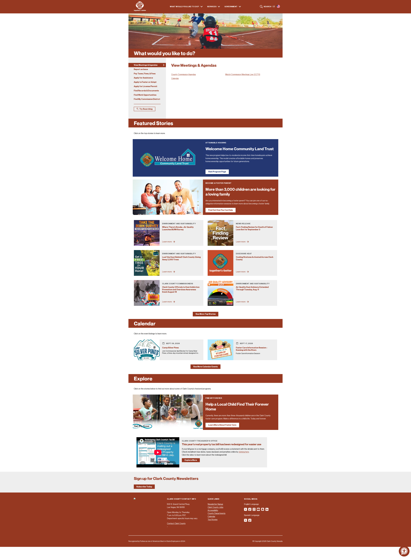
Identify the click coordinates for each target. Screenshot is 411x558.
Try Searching (146, 109)
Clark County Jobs (215, 507)
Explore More (191, 460)
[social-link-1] (245, 510)
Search (267, 6)
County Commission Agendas (183, 74)
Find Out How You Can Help (220, 210)
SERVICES (211, 7)
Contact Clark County (176, 523)
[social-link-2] (250, 510)
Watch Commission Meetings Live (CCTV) (242, 74)
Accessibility (213, 510)
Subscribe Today (144, 487)
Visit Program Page (217, 172)
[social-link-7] (245, 521)
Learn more (167, 241)
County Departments (216, 513)
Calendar (175, 78)
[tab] (147, 65)
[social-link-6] (267, 510)
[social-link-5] (262, 510)
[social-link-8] (250, 521)
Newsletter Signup (215, 504)
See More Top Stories (206, 314)
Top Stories (212, 519)
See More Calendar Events (205, 366)
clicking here (244, 452)
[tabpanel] (224, 84)
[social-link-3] (254, 510)
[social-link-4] (258, 510)
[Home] (140, 10)
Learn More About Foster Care (222, 425)
